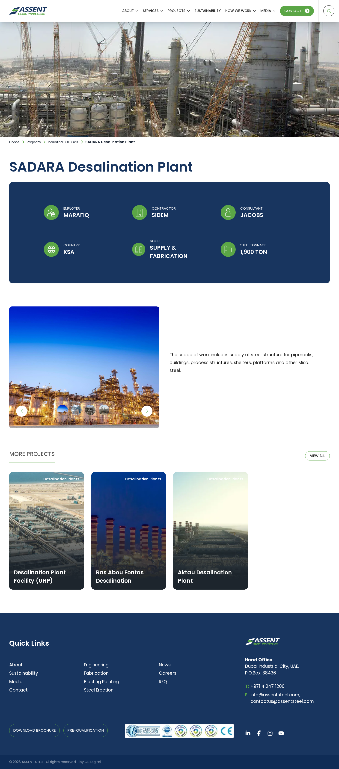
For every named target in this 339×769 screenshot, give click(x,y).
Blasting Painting (101, 682)
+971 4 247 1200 (265, 686)
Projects (34, 142)
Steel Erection (98, 690)
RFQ (163, 682)
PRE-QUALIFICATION (85, 730)
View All (317, 455)
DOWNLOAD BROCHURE (34, 730)
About (16, 665)
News (165, 665)
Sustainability (23, 673)
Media (16, 682)
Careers (167, 673)
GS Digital (93, 761)
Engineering (96, 665)
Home (14, 142)
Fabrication (96, 673)
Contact (292, 10)
